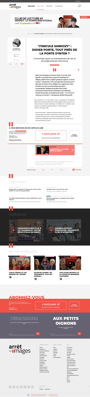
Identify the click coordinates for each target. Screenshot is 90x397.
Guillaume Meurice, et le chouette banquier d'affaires (69, 274)
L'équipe (68, 357)
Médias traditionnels (43, 367)
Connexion (78, 1)
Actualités (40, 6)
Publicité (41, 365)
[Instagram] (21, 387)
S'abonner (84, 17)
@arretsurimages (16, 49)
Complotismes (42, 363)
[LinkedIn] (32, 387)
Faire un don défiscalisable (72, 370)
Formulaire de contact (71, 362)
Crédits (68, 376)
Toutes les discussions (71, 363)
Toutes (54, 347)
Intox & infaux (42, 352)
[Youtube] (17, 387)
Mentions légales (70, 373)
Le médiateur (69, 350)
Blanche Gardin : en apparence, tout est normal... (43, 274)
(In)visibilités (41, 362)
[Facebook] (10, 387)
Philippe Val (69, 161)
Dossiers (54, 354)
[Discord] (28, 387)
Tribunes (68, 381)
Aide (68, 367)
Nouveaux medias (42, 360)
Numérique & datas (43, 355)
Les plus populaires (56, 357)
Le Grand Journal (40, 164)
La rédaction (16, 48)
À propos (68, 355)
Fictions (41, 347)
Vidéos (54, 355)
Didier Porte (38, 163)
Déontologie (41, 357)
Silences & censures (43, 368)
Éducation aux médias (71, 354)
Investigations (42, 354)
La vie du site (69, 349)
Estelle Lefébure (51, 164)
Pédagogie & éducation (43, 370)
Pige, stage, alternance (71, 365)
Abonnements (69, 347)
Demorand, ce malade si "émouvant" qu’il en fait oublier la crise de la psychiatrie (25, 190)
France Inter (61, 161)
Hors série (41, 389)
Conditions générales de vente (73, 375)
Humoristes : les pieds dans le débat (61, 196)
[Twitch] (25, 387)
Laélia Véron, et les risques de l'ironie (18, 273)
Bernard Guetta (59, 163)
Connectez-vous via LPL (15, 140)
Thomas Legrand (40, 161)
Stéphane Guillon (49, 163)
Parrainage (69, 352)
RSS (67, 378)
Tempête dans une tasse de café (57, 189)
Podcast (68, 380)
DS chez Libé (47, 389)
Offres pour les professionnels (72, 368)
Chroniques (59, 6)
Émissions (49, 6)
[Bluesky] (14, 387)
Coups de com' (42, 349)
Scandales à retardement (44, 350)
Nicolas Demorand (51, 161)
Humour (60, 164)
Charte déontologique (71, 360)
